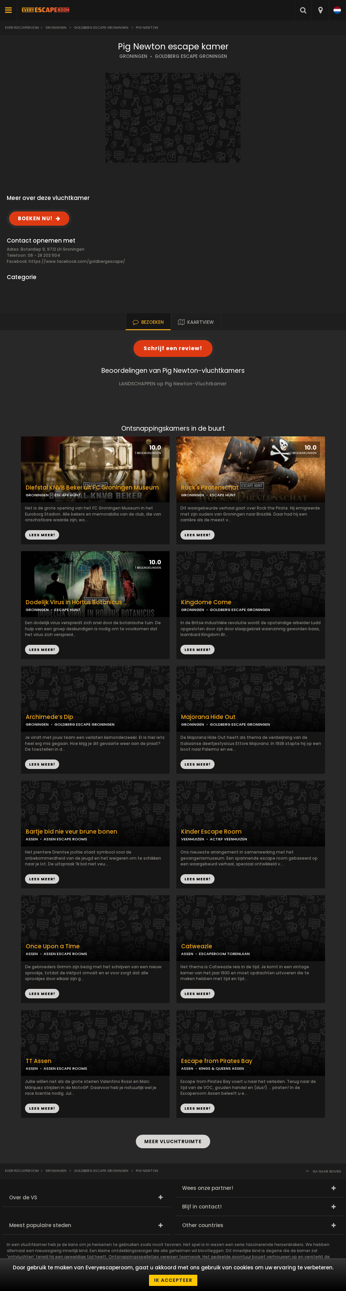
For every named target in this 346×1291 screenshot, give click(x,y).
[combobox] (320, 10)
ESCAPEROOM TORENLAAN (224, 953)
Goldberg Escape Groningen (101, 27)
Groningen (56, 27)
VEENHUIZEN (192, 839)
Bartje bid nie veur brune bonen (71, 831)
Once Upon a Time (53, 946)
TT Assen (38, 1061)
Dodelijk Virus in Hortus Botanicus (74, 602)
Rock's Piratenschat (210, 487)
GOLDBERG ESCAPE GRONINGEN (191, 56)
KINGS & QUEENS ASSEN (221, 1068)
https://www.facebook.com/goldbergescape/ (77, 261)
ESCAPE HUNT (223, 495)
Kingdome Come (206, 602)
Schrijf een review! (173, 348)
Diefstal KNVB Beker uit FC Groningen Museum (92, 487)
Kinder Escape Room (211, 831)
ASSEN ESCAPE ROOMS (65, 839)
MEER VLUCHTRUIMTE (173, 1141)
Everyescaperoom (22, 27)
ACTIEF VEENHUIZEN (228, 839)
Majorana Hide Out (208, 717)
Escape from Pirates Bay (216, 1061)
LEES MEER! (197, 535)
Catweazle (196, 946)
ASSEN (32, 839)
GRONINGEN (133, 56)
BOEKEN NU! (35, 218)
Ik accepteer (173, 1280)
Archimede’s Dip (49, 717)
